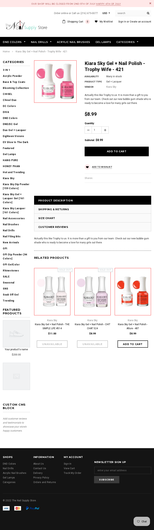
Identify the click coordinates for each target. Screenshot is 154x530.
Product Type (93, 81)
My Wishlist (106, 21)
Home (6, 51)
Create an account (140, 21)
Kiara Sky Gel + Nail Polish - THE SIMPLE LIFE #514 (52, 326)
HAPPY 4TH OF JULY (108, 3)
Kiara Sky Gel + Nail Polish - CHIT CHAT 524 (92, 326)
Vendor (89, 87)
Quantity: (89, 123)
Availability (92, 76)
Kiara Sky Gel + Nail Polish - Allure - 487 (133, 326)
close (150, 3)
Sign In (122, 21)
